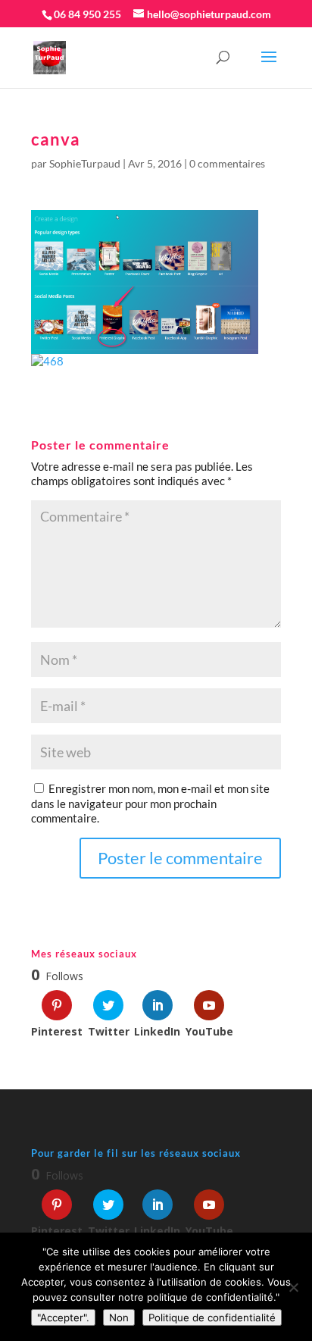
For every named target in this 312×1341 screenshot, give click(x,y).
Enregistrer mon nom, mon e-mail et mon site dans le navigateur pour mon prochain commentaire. (150, 803)
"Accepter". (63, 1317)
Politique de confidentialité (212, 1317)
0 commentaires (227, 163)
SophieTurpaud (84, 163)
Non (119, 1317)
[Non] (293, 1287)
